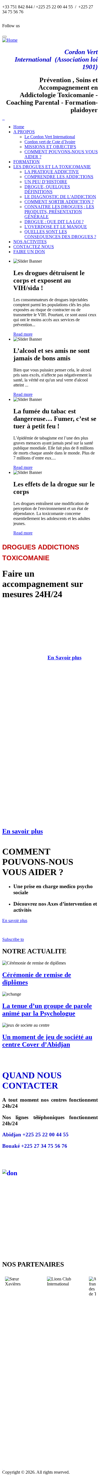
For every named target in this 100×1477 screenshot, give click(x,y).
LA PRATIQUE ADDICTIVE (51, 171)
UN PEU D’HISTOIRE (45, 181)
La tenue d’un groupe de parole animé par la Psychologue (47, 1009)
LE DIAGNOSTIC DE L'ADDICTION (60, 196)
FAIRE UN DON (29, 251)
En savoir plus (22, 831)
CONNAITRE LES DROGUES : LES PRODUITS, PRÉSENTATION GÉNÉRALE (59, 211)
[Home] (10, 40)
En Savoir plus (64, 657)
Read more (22, 334)
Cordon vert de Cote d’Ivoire (49, 141)
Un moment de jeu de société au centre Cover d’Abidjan (47, 1040)
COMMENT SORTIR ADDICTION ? (59, 201)
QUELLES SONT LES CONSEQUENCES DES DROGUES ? (60, 234)
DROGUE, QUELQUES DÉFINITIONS (47, 189)
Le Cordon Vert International (49, 136)
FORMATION (26, 161)
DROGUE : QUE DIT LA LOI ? (54, 221)
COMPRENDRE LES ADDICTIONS (58, 176)
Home (18, 126)
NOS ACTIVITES (30, 241)
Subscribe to (13, 939)
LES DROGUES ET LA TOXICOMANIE (52, 166)
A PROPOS (24, 131)
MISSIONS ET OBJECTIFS (50, 146)
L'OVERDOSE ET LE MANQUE (55, 226)
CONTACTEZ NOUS (33, 246)
